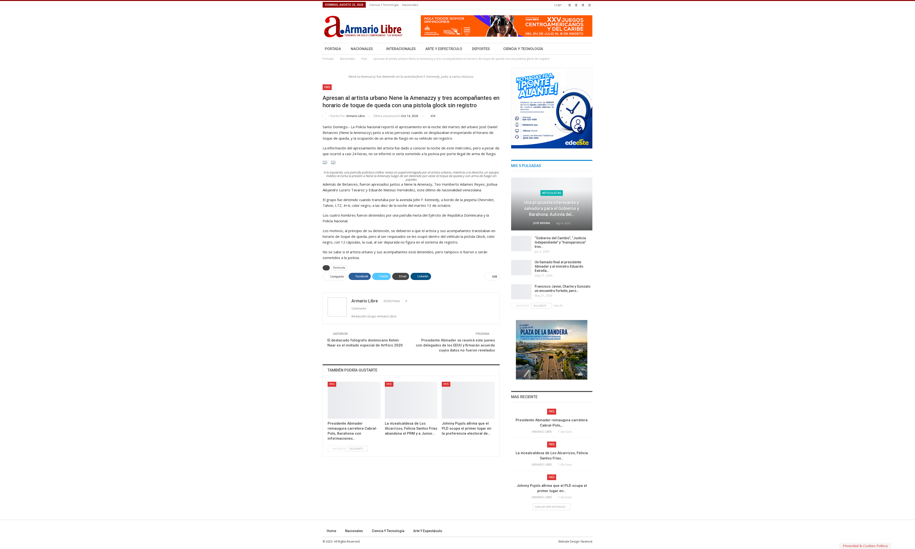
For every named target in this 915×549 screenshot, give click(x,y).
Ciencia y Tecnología (384, 5)
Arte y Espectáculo (443, 49)
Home (331, 531)
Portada (333, 49)
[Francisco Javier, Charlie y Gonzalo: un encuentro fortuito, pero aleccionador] (521, 292)
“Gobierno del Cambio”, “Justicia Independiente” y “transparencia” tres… (560, 242)
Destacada (339, 267)
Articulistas (551, 193)
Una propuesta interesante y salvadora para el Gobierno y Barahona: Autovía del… (551, 208)
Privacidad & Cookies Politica (865, 546)
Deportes (481, 49)
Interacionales (401, 49)
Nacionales (410, 5)
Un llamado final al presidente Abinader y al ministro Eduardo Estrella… (559, 266)
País (327, 87)
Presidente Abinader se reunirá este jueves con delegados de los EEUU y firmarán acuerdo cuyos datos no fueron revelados (455, 345)
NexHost (586, 541)
